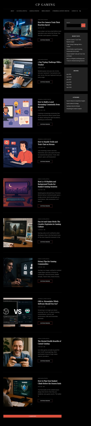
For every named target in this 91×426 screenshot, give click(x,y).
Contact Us (75, 11)
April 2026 (69, 77)
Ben (44, 27)
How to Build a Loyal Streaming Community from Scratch (49, 104)
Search (68, 22)
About (12, 11)
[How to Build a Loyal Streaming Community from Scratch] (17, 113)
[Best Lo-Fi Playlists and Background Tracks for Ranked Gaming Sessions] (17, 192)
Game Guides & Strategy (43, 19)
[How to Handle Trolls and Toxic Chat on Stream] (17, 152)
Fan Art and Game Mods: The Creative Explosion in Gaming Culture (49, 224)
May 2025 (69, 84)
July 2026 (69, 74)
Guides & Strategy (34, 11)
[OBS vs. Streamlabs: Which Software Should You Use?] (17, 312)
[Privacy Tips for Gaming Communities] (17, 272)
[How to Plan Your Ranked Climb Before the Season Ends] (17, 392)
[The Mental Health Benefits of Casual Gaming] (17, 352)
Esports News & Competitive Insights (76, 101)
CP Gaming (45, 4)
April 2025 (69, 87)
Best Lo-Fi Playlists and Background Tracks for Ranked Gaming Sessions (47, 184)
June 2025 (69, 82)
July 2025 (69, 79)
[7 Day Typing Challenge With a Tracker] (17, 73)
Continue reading (46, 40)
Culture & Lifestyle (22, 11)
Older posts (33, 416)
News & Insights (46, 11)
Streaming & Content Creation (61, 11)
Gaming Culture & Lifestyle (43, 179)
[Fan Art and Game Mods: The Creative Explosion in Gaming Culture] (17, 232)
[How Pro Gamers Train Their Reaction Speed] (17, 33)
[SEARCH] (80, 11)
